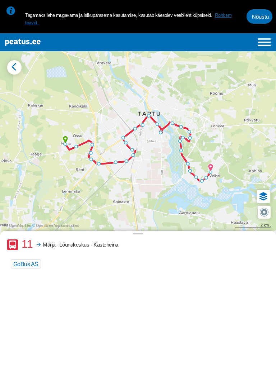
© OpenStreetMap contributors (55, 225)
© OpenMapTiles (18, 225)
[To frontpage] (52, 42)
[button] (263, 196)
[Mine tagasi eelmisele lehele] (14, 67)
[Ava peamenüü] (264, 42)
